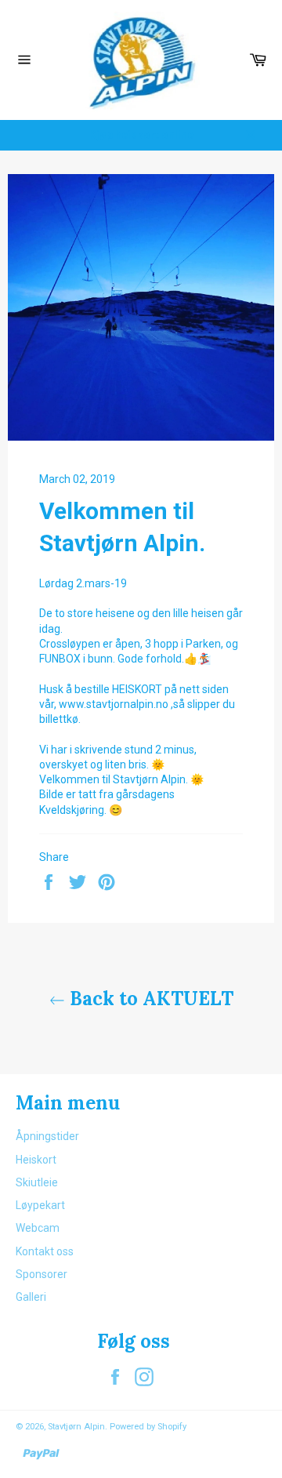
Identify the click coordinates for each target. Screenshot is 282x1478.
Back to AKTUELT (149, 998)
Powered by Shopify (148, 1427)
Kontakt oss (45, 1251)
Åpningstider (47, 1136)
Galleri (31, 1297)
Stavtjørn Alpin (76, 1427)
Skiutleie (37, 1182)
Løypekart (40, 1205)
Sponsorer (41, 1274)
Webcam (38, 1228)
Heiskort (36, 1159)
